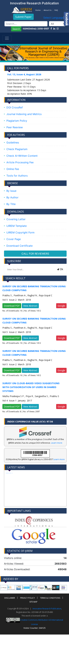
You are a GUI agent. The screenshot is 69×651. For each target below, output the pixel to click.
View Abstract (30, 305)
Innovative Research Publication (47, 608)
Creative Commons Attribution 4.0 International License (41, 622)
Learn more (56, 442)
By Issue (11, 190)
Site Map (33, 601)
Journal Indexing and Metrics (24, 114)
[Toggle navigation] (6, 38)
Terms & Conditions (50, 598)
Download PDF (12, 305)
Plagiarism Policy (16, 120)
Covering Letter (16, 219)
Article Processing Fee (20, 162)
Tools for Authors (17, 175)
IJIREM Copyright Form (20, 232)
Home (38, 10)
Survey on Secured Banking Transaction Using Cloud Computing (34, 288)
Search (16, 28)
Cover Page (13, 239)
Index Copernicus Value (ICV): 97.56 (30, 421)
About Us (47, 10)
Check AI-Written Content (22, 155)
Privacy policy (27, 598)
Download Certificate (19, 245)
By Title (11, 204)
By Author (12, 197)
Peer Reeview (14, 127)
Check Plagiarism (16, 149)
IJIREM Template (16, 225)
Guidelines (12, 142)
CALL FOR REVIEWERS (35, 253)
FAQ (56, 10)
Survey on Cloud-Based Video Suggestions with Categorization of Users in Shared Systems (31, 387)
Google (61, 305)
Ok (61, 269)
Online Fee (12, 169)
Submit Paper (23, 17)
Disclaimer (9, 598)
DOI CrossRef (14, 107)
